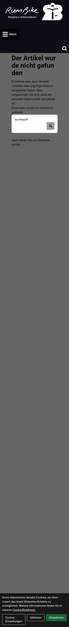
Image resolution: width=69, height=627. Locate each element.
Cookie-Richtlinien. (24, 610)
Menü (13, 34)
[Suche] (64, 48)
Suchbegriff (21, 119)
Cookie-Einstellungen (13, 619)
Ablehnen (35, 617)
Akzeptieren (56, 617)
